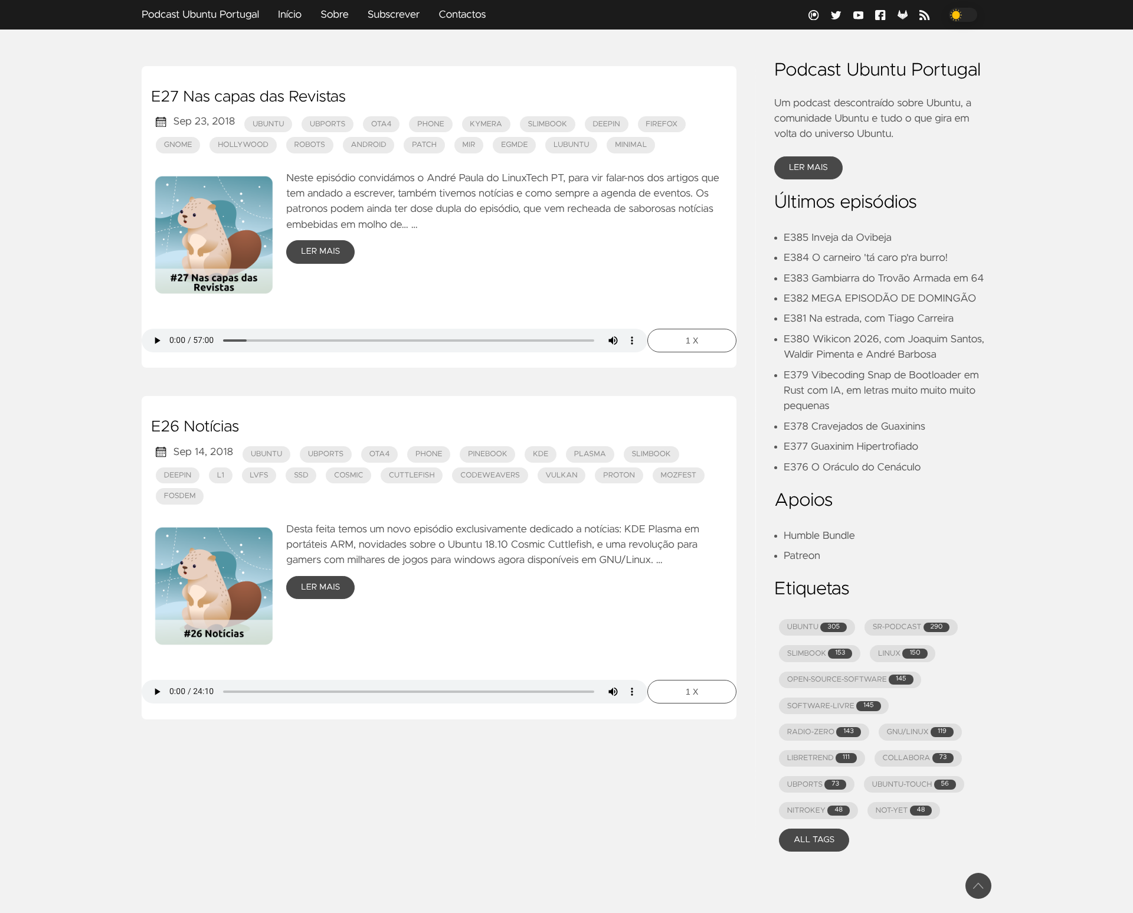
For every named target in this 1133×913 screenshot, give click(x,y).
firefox (661, 124)
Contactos (462, 14)
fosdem (180, 496)
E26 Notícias (195, 427)
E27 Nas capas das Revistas (248, 97)
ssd (301, 475)
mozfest (678, 475)
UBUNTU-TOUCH (910, 784)
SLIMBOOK (816, 653)
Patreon (802, 556)
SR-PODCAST (908, 627)
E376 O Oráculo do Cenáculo (852, 467)
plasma (590, 454)
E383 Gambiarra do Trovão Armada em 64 (884, 278)
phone (430, 124)
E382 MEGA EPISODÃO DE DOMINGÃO (880, 298)
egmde (514, 145)
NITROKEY (815, 810)
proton (619, 475)
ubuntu (268, 124)
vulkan (562, 475)
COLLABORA (914, 758)
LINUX (899, 653)
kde (540, 454)
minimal (631, 145)
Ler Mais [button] (808, 167)
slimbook (547, 124)
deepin (606, 124)
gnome (178, 145)
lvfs (259, 475)
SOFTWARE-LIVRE (830, 706)
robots (309, 145)
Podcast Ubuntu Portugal (200, 14)
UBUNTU (813, 627)
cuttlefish (412, 475)
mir (469, 145)
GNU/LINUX (917, 732)
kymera (486, 124)
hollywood (243, 145)
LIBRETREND (818, 758)
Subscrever (394, 14)
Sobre (334, 14)
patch (424, 145)
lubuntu (571, 145)
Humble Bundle (819, 536)
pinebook (487, 454)
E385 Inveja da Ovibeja (838, 238)
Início (290, 14)
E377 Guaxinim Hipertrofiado (851, 446)
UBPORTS (813, 784)
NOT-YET (900, 810)
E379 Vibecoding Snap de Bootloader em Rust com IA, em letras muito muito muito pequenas (881, 391)
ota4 (381, 124)
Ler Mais (320, 251)
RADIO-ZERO (820, 732)
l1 (220, 475)
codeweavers (490, 475)
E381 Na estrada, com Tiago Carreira (869, 318)
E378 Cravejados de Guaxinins (854, 426)
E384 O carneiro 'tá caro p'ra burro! (866, 258)
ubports (327, 124)
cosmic (348, 475)
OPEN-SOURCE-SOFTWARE (846, 679)
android (369, 145)
